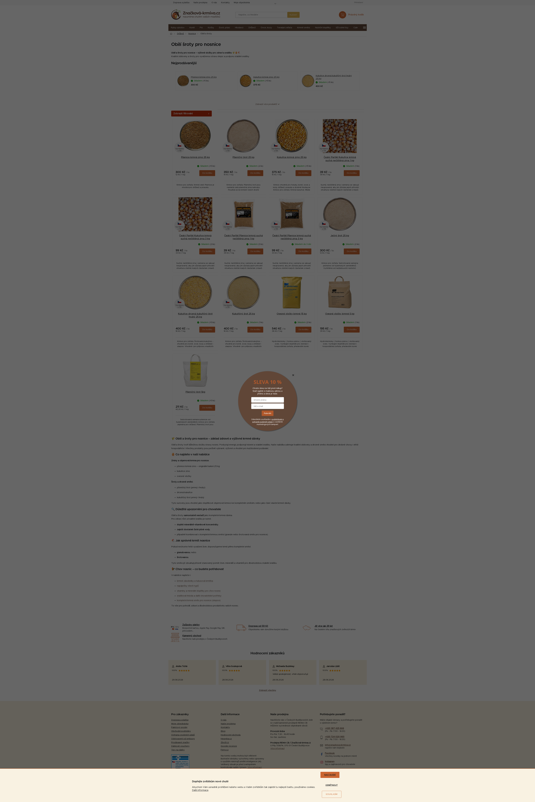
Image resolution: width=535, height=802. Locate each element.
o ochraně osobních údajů (268, 420)
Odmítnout (331, 785)
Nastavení (330, 775)
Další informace (200, 790)
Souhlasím (331, 794)
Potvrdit (267, 413)
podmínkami (277, 419)
